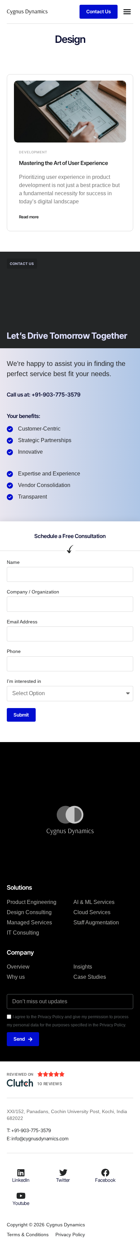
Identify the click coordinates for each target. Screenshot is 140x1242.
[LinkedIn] (21, 1173)
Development (33, 152)
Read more (29, 216)
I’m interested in (24, 681)
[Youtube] (21, 1196)
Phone (14, 651)
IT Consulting (23, 933)
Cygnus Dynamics (65, 1224)
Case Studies (89, 977)
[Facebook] (105, 1173)
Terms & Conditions (28, 1234)
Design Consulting (29, 912)
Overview (18, 967)
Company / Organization (33, 591)
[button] (127, 11)
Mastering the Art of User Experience (63, 163)
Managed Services (29, 922)
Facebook (105, 1180)
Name (13, 562)
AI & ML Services (94, 902)
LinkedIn (21, 1180)
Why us (16, 977)
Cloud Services (91, 912)
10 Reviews (49, 1083)
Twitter (63, 1180)
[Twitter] (63, 1173)
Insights (82, 967)
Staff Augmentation (96, 922)
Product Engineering (31, 902)
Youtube (21, 1203)
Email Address (22, 621)
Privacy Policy (70, 1234)
